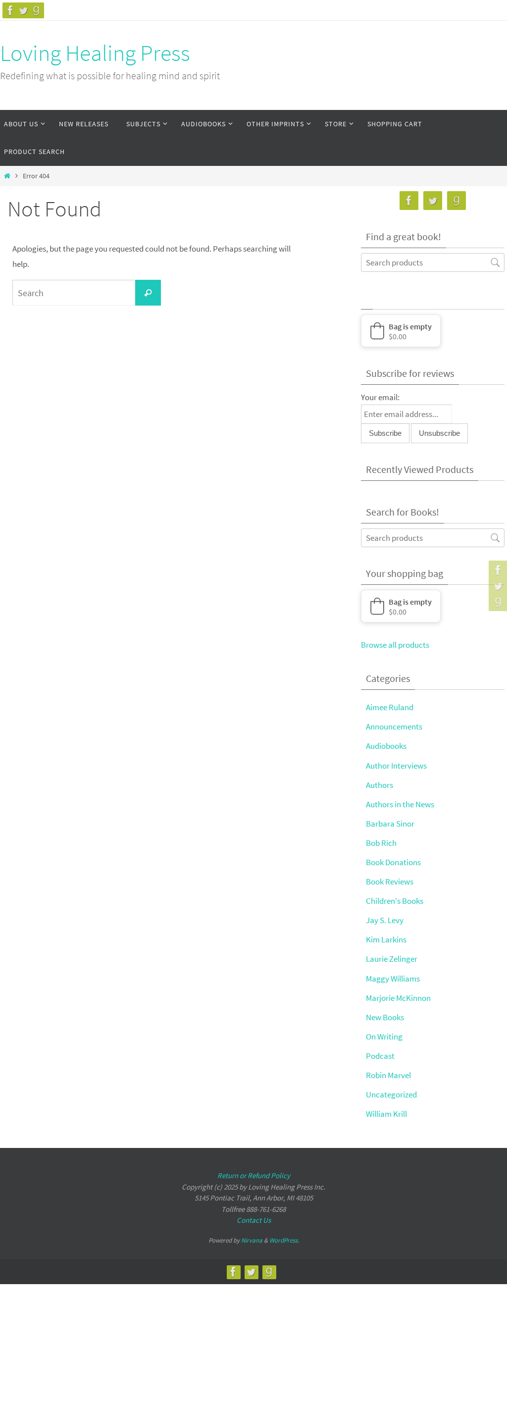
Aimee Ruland (389, 707)
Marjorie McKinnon (398, 997)
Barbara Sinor (390, 823)
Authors (379, 784)
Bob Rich (381, 842)
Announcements (394, 726)
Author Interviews (396, 765)
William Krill (386, 1113)
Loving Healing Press (95, 53)
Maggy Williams (393, 978)
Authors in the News (400, 804)
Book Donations (393, 862)
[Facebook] (10, 10)
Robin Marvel (388, 1075)
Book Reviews (389, 881)
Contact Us (254, 1220)
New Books (385, 1017)
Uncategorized (391, 1094)
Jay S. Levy (385, 920)
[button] (401, 330)
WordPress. (284, 1240)
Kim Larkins (386, 939)
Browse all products (395, 644)
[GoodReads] (36, 10)
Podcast (380, 1055)
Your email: (380, 397)
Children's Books (394, 900)
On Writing (384, 1036)
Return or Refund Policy (253, 1175)
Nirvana (251, 1240)
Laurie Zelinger (391, 958)
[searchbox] (433, 262)
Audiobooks (386, 745)
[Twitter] (23, 10)
